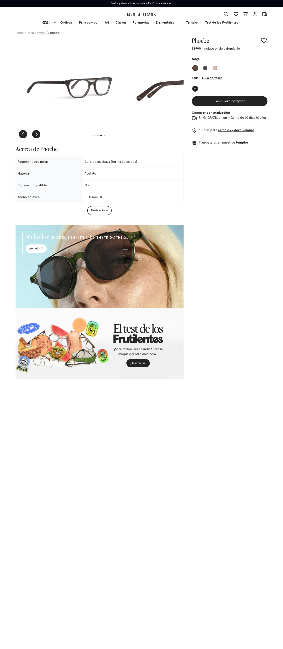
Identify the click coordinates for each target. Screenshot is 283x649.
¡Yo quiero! (36, 248)
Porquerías (141, 22)
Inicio (20, 33)
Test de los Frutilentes (221, 22)
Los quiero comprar (229, 101)
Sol (106, 22)
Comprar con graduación (211, 113)
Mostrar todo (99, 210)
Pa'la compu (88, 22)
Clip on (120, 22)
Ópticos (66, 22)
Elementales (165, 22)
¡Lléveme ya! (138, 363)
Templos (192, 22)
